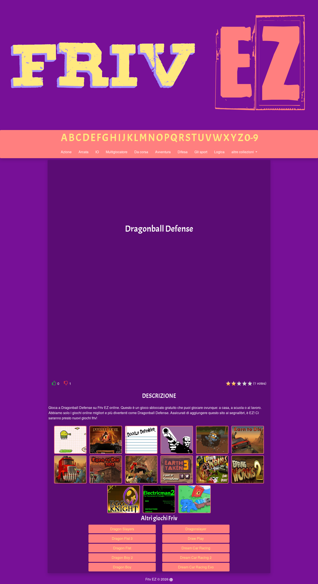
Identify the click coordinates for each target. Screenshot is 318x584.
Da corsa (141, 151)
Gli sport (200, 151)
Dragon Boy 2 (122, 557)
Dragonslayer (195, 528)
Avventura (163, 151)
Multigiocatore (116, 151)
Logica (219, 151)
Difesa (183, 151)
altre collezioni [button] (243, 151)
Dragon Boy (122, 566)
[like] (54, 384)
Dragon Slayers (122, 528)
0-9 (251, 137)
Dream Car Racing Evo (196, 566)
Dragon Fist (122, 547)
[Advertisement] (18, 227)
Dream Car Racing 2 (196, 557)
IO (97, 151)
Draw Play (196, 538)
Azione (66, 151)
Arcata (83, 151)
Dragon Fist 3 (122, 538)
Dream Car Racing (195, 547)
